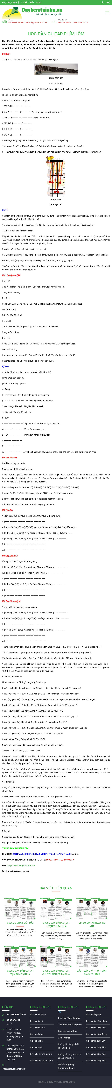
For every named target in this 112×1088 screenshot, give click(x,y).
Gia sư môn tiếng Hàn (98, 1028)
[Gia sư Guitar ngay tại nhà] (92, 909)
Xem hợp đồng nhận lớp (70, 1018)
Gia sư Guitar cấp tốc (20, 922)
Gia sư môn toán (42, 1015)
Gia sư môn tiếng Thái (98, 1048)
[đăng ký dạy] (32, 13)
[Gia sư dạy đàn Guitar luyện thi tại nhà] (56, 909)
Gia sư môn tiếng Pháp (98, 1021)
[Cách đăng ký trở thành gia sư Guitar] (92, 957)
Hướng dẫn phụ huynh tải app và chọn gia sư (70, 1057)
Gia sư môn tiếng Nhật (98, 1061)
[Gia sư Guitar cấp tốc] (20, 909)
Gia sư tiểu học (42, 1035)
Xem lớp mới (70, 1038)
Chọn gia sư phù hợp (70, 1031)
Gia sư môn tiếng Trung (98, 1035)
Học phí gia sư (70, 1025)
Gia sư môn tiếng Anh (98, 1015)
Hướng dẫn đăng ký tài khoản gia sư (70, 1047)
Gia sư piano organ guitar (42, 1061)
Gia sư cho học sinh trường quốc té (42, 1054)
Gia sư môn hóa (42, 1028)
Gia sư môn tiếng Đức (98, 1041)
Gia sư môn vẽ (42, 1048)
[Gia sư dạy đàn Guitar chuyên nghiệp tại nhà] (56, 957)
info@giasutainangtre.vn (14, 1069)
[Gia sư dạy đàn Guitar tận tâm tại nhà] (20, 957)
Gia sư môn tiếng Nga (70, 1067)
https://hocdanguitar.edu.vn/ (21, 865)
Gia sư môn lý (42, 1021)
